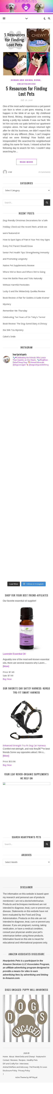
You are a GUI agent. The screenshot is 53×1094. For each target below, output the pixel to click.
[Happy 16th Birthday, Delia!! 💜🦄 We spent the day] (10, 395)
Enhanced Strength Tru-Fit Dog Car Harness (24, 745)
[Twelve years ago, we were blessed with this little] (10, 553)
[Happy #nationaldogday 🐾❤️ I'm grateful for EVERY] (10, 416)
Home (5, 1056)
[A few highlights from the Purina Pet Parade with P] (10, 542)
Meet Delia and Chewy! (25, 1056)
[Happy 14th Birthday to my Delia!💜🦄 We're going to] (10, 511)
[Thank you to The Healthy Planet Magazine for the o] (10, 479)
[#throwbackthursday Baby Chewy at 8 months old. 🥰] (10, 521)
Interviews (24, 1063)
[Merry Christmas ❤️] (10, 405)
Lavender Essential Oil (14, 654)
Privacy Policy (24, 1070)
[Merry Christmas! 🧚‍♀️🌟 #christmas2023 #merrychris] (10, 563)
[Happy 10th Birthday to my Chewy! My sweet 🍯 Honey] (10, 490)
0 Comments (44, 172)
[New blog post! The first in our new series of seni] (10, 468)
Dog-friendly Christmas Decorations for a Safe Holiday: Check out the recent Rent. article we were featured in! (25, 226)
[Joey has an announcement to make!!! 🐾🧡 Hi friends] (10, 373)
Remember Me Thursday (15, 310)
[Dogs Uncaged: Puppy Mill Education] (26, 1018)
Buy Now (7, 679)
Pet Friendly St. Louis (38, 1067)
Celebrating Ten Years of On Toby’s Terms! (24, 317)
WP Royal (33, 1077)
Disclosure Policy (10, 1070)
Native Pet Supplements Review (18, 265)
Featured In (41, 1056)
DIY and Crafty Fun (11, 1063)
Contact (6, 1060)
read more (26, 162)
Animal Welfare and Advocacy (15, 1067)
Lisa (10, 172)
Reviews (14, 1060)
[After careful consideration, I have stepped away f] (10, 384)
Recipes (22, 1060)
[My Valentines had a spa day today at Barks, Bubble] (10, 532)
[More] (6, 666)
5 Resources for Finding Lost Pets (26, 91)
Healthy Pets (32, 1060)
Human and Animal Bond (26, 80)
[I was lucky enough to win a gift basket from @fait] (10, 458)
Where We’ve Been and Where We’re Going (24, 271)
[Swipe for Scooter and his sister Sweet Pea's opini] (10, 574)
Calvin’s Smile (9, 336)
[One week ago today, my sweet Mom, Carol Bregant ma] (10, 447)
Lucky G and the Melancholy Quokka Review (24, 291)
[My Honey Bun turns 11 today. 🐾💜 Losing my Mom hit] (10, 437)
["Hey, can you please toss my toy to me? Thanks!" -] (10, 500)
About (11, 1056)
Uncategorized (26, 84)
